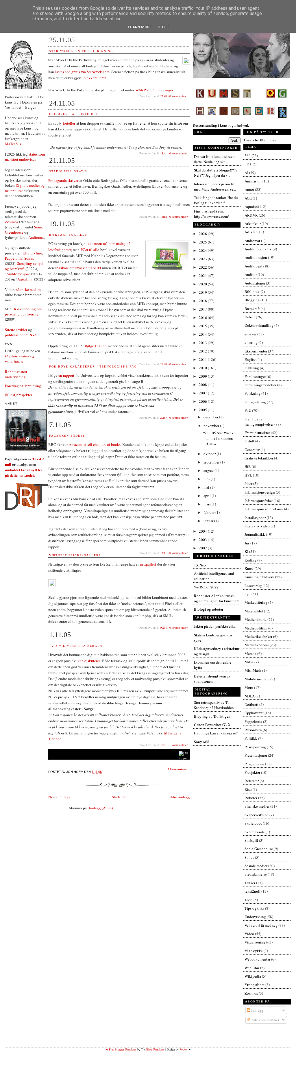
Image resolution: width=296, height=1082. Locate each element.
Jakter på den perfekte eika (215, 626)
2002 (203, 548)
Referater (252, 780)
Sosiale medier (256, 865)
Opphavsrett (254, 712)
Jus (247, 543)
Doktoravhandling (259, 325)
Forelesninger (255, 376)
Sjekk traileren (95, 77)
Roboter (251, 797)
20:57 (163, 418)
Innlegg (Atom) (101, 807)
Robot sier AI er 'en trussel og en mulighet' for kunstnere (216, 598)
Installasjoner (255, 517)
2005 (203, 409)
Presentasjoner (256, 755)
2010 (203, 367)
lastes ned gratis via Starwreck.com (82, 71)
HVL (248, 475)
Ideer (248, 483)
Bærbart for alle (68, 234)
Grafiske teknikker (259, 458)
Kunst (249, 568)
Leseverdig (253, 585)
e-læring (251, 342)
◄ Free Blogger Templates (120, 1049)
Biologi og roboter (208, 609)
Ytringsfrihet (254, 984)
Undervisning (255, 916)
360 (248, 155)
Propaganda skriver (63, 180)
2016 (203, 317)
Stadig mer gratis (68, 171)
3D (247, 164)
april (208, 495)
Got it (164, 27)
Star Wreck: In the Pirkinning (81, 51)
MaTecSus (13, 143)
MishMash (253, 670)
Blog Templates (155, 1049)
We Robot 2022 (206, 587)
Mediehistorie (256, 619)
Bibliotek (252, 291)
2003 (203, 539)
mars (208, 504)
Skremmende (255, 831)
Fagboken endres (67, 435)
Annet (249, 189)
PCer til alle (90, 249)
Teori (249, 899)
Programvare (254, 764)
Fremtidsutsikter (257, 432)
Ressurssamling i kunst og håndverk (221, 125)
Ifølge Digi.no (96, 345)
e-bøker (250, 334)
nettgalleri (148, 564)
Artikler (251, 232)
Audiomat (36, 237)
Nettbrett (251, 704)
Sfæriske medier (257, 806)
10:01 (163, 745)
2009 (203, 376)
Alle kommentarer (264, 1019)
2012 (203, 351)
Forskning (252, 393)
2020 (203, 284)
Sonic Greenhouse (259, 848)
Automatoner (255, 283)
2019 (203, 292)
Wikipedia (253, 976)
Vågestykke (254, 950)
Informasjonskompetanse (264, 509)
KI (246, 551)
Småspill (251, 840)
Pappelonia (14, 258)
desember (211, 417)
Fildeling (252, 367)
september (212, 462)
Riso (248, 789)
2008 (203, 384)
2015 (203, 325)
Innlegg (256, 1010)
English (251, 359)
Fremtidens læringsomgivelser (259, 421)
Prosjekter (252, 772)
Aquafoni (24, 279)
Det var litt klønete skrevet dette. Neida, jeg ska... (215, 159)
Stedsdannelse (256, 874)
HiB (248, 466)
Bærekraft (252, 308)
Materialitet (254, 611)
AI (246, 172)
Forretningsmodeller (260, 384)
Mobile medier (256, 679)
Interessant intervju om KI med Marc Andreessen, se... (215, 186)
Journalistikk (255, 534)
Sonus (29, 258)
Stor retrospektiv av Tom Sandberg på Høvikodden (214, 705)
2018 (203, 300)
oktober (210, 453)
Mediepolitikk (256, 628)
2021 (203, 275)
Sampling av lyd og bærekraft (24, 266)
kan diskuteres (89, 660)
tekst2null (252, 891)
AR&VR (251, 215)
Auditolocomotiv (258, 249)
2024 (203, 250)
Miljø (249, 661)
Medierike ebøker (258, 636)
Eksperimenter (256, 351)
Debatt (250, 317)
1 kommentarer (178, 745)
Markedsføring (256, 602)
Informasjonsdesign (260, 492)
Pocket (183, 1049)
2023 (203, 258)
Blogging (252, 299)
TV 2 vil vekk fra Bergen (75, 645)
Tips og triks (254, 908)
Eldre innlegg (179, 797)
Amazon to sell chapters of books (95, 444)
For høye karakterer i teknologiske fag (93, 366)
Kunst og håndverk (259, 576)
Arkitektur (253, 223)
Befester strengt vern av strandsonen (212, 678)
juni (207, 478)
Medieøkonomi (257, 644)
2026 (203, 233)
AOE (248, 198)
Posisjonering (255, 746)
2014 (203, 334)
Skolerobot (253, 823)
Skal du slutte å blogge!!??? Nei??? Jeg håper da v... (215, 172)
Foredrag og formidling (23, 385)
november (212, 425)
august (209, 470)
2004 (203, 531)
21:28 (163, 364)
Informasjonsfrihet (259, 500)
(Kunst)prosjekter (18, 394)
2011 (203, 359)
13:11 (163, 553)
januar (209, 520)
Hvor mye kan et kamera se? (216, 733)
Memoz (250, 653)
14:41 (163, 153)
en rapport (66, 375)
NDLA (250, 696)
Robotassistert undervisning (16, 374)
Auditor (251, 274)
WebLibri (252, 967)
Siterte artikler (16, 329)
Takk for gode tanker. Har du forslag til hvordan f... (216, 200)
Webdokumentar (257, 959)
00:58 (163, 627)
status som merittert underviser (25, 157)
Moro (249, 687)
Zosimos (11, 221)
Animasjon (253, 181)
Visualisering (255, 942)
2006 (203, 401)
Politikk (251, 738)
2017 (203, 309)
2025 (203, 242)
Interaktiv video (257, 526)
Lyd (248, 594)
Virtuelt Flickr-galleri (74, 555)
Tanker (250, 882)
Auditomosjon (17, 273)
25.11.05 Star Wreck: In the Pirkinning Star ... (218, 438)
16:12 (163, 217)
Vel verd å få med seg (261, 925)
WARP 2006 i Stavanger (154, 90)
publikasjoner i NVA (21, 334)
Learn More (140, 27)
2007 (203, 393)
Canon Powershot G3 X (212, 724)
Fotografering (255, 402)
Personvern (253, 729)
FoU (248, 410)
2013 (203, 342)
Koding (250, 560)
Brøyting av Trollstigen (212, 716)
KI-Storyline (32, 253)
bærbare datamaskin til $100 (78, 267)
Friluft (249, 441)
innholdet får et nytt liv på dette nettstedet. (23, 472)
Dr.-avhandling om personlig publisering (23, 311)
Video (249, 933)
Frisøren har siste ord (74, 114)
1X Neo (200, 565)
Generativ (252, 449)
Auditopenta (254, 266)
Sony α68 (201, 741)
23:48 (163, 96)
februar (209, 512)
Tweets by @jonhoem (260, 140)
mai (207, 487)
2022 (203, 267)
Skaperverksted (257, 814)
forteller (69, 123)
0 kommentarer (178, 96)
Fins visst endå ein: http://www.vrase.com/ (211, 213)
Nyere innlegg (59, 797)
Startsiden (119, 797)
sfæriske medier (28, 289)
